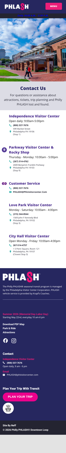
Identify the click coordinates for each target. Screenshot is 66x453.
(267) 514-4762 (20, 161)
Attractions (9, 332)
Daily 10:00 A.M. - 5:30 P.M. (32, 15)
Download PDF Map (13, 324)
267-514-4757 (20, 245)
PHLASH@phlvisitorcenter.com (30, 192)
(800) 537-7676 (20, 125)
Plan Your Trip (20, 396)
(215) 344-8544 (20, 214)
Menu (53, 6)
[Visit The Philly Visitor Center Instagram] (13, 343)
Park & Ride (9, 328)
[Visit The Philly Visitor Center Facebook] (6, 343)
